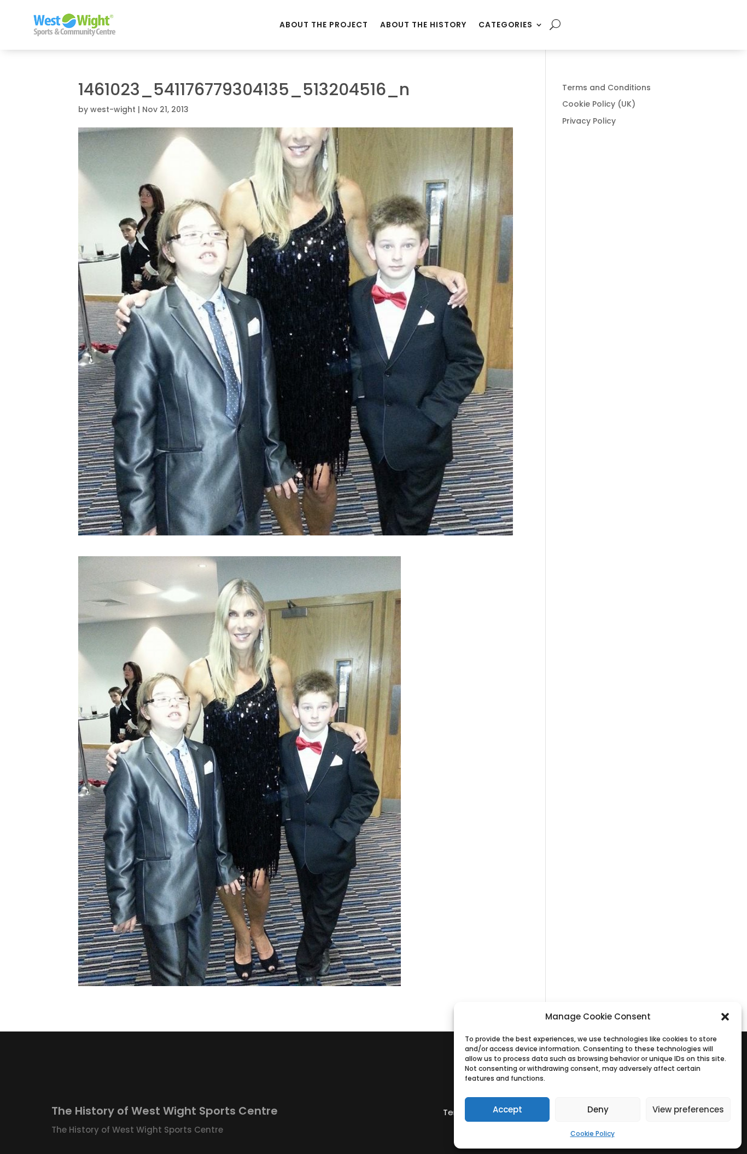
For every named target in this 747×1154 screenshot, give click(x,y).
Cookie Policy (592, 1133)
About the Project (323, 24)
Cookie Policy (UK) (598, 103)
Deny (598, 1109)
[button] (725, 1016)
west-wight (113, 109)
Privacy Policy (589, 120)
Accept (507, 1109)
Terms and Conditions (606, 87)
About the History (423, 24)
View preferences (688, 1109)
